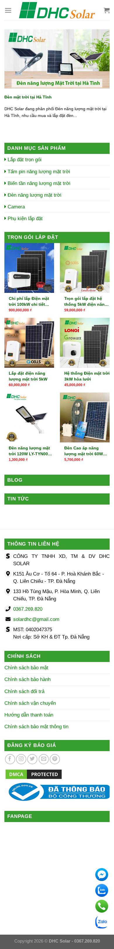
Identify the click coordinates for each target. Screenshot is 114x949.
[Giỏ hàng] (107, 10)
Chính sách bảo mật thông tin (36, 726)
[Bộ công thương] (57, 791)
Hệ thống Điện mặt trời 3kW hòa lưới (87, 376)
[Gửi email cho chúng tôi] (44, 759)
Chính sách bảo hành (27, 679)
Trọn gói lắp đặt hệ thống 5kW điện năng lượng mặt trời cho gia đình (86, 301)
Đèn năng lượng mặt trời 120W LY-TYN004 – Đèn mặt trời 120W (31, 451)
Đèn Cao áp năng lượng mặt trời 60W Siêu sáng (83, 451)
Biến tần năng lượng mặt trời (38, 183)
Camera (15, 207)
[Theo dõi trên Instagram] (21, 759)
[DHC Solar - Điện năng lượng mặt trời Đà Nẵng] (57, 10)
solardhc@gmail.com (36, 619)
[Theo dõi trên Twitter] (32, 759)
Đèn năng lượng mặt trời (33, 195)
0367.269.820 (27, 609)
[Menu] (8, 10)
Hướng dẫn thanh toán (28, 715)
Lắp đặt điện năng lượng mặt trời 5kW (28, 376)
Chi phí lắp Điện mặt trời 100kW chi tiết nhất (29, 301)
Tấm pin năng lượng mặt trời (38, 171)
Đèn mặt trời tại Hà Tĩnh (28, 97)
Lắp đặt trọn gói (24, 159)
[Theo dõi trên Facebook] (10, 759)
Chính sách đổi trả (24, 691)
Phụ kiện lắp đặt (24, 218)
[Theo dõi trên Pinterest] (55, 759)
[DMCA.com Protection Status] (33, 774)
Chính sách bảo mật (26, 667)
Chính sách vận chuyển (30, 703)
